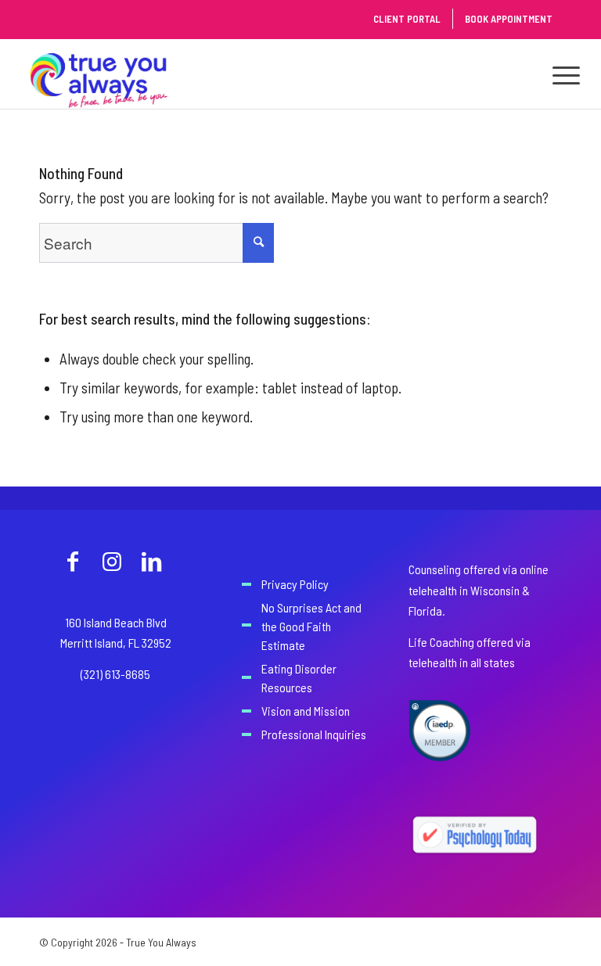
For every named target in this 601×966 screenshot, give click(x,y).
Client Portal (407, 19)
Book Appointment (508, 19)
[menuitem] (558, 73)
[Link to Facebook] (73, 561)
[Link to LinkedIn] (151, 561)
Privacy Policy (295, 583)
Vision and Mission (305, 710)
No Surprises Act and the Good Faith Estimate (311, 626)
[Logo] (99, 73)
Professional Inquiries (313, 734)
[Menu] (558, 73)
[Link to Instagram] (112, 561)
